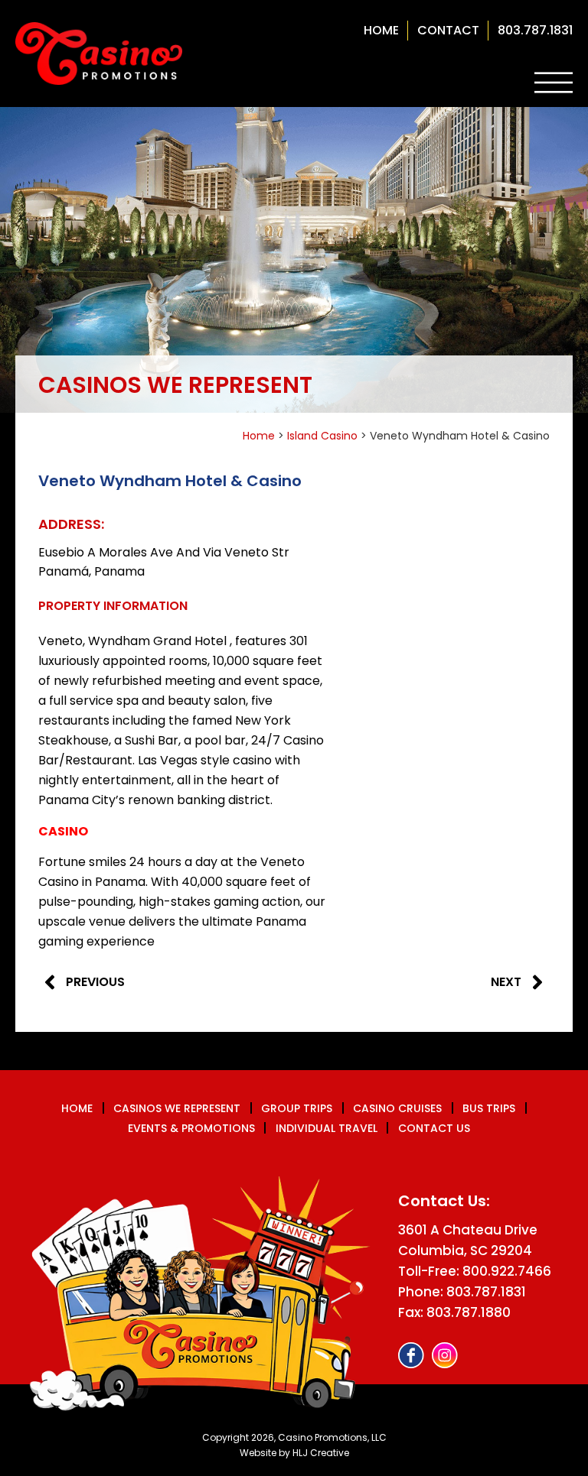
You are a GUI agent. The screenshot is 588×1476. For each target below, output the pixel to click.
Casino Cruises (397, 1108)
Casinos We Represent (176, 1108)
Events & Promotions (191, 1128)
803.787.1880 (468, 1312)
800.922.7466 (506, 1271)
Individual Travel (326, 1128)
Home (381, 30)
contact (448, 30)
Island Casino (322, 435)
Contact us (434, 1128)
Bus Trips (488, 1108)
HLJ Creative (320, 1452)
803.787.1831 (535, 30)
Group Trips (296, 1108)
